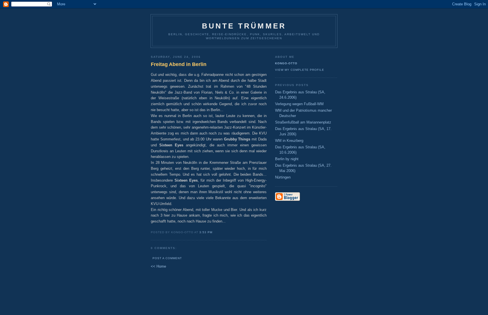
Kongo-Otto (286, 63)
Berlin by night (287, 159)
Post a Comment (167, 258)
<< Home (158, 266)
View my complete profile (299, 69)
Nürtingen (283, 177)
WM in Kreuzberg (289, 140)
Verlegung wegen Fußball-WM (299, 104)
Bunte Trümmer (244, 26)
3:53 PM (205, 232)
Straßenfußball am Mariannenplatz (303, 122)
